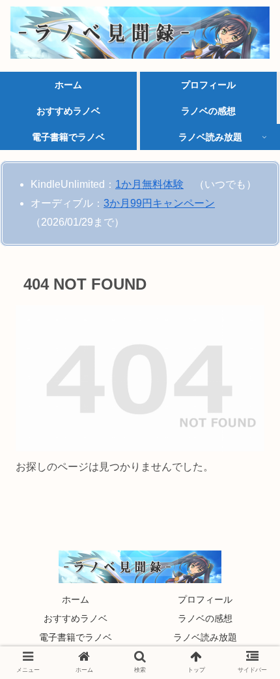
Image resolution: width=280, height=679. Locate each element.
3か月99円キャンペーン (159, 203)
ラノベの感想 (205, 618)
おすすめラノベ (75, 618)
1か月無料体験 (149, 184)
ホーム (75, 599)
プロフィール (205, 599)
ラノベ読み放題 (205, 637)
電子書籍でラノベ (75, 637)
